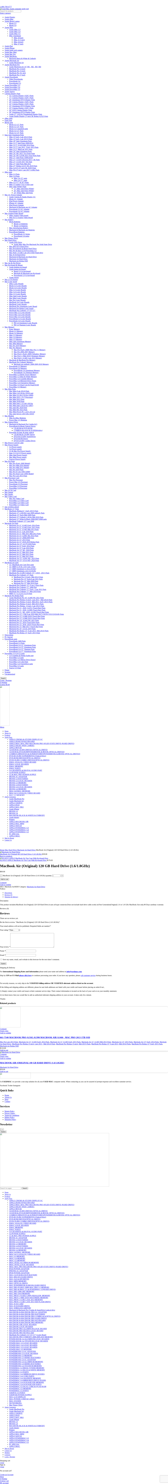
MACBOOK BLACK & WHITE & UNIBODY (27, 815)
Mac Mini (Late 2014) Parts (19, 391)
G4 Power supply (15, 449)
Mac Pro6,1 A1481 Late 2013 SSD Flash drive (26, 253)
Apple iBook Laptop (12, 21)
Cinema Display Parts (12, 94)
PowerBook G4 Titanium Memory (26, 372)
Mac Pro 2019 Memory (17, 346)
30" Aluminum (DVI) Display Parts (22, 112)
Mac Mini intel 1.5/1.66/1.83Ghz (21, 403)
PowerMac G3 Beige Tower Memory (22, 375)
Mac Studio (9, 494)
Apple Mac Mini (11, 52)
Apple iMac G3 (14, 30)
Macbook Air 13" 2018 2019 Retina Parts (24, 542)
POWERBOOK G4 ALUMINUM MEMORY (26, 1362)
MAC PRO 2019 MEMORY (19, 1293)
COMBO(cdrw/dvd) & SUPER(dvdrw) (28, 430)
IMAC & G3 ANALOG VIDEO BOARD (24, 793)
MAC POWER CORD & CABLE (22, 1399)
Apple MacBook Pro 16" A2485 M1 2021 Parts (26, 598)
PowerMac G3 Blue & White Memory (23, 377)
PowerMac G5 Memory (17, 387)
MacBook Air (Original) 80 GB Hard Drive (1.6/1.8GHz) (21, 854)
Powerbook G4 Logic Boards (20, 321)
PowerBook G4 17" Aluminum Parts (22, 651)
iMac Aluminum (15, 36)
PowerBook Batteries (17, 232)
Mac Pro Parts (10, 461)
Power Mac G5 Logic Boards (20, 317)
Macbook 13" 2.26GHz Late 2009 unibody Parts (26, 513)
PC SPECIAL (14, 834)
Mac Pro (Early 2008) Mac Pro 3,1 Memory (29, 350)
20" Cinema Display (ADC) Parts (21, 102)
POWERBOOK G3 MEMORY (20, 1355)
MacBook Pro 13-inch (17, 69)
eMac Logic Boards (16, 284)
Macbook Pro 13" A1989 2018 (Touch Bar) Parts (27, 616)
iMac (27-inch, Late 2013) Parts (20, 139)
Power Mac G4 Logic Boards (20, 315)
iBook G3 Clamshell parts (18, 129)
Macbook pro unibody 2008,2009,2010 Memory (31, 364)
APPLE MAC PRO (16, 807)
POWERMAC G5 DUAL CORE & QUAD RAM (27, 1386)
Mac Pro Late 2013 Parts (18, 476)
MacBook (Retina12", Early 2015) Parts (23, 511)
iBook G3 (12, 23)
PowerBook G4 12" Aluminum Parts (22, 645)
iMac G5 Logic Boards (17, 294)
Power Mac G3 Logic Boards (20, 313)
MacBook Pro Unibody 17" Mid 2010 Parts (25, 591)
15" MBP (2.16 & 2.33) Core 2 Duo (22, 567)
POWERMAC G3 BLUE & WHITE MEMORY (27, 1370)
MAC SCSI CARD (16, 1304)
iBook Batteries (14, 222)
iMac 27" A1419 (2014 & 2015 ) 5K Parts (24, 160)
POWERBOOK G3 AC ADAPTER (22, 1351)
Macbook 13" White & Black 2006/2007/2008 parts (28, 519)
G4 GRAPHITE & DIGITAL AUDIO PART (25, 770)
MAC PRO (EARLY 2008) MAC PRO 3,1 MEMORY (29, 1287)
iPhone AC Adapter (16, 203)
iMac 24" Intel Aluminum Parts (20, 151)
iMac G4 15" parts (20, 178)
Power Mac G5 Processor (18, 482)
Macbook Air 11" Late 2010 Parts (21, 532)
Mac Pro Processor (16, 480)
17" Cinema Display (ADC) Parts (21, 98)
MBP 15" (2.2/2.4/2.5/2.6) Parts (20, 594)
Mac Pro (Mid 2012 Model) (19, 468)
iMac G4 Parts (14, 176)
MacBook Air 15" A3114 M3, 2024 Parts (24, 561)
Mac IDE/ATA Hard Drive (18, 246)
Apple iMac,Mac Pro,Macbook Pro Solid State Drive (33, 244)
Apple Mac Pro (10, 54)
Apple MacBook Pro (12, 65)
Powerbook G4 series (21, 236)
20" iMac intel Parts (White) (24, 191)
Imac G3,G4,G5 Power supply (20, 453)
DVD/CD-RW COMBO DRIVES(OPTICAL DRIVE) (29, 760)
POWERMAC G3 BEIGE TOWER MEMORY (26, 1368)
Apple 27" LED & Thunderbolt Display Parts (25, 114)
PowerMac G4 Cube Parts (18, 662)
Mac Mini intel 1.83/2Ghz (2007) (21, 406)
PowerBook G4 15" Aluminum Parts (22, 647)
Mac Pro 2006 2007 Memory (24, 352)
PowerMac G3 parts (16, 658)
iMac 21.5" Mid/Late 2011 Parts (20, 149)
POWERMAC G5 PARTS (19, 1391)
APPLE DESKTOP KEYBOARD (22, 741)
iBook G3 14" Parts (16, 127)
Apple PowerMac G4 (12, 87)
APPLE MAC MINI (16, 824)
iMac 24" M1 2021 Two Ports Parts (22, 153)
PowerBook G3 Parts (17, 643)
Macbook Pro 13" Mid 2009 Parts (26, 581)
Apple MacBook (11, 56)
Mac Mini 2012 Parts (16, 399)
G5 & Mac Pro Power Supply (20, 451)
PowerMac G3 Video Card (19, 501)
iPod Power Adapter (16, 205)
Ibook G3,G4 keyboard (22, 271)
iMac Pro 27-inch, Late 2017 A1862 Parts (24, 170)
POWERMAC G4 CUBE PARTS (21, 1376)
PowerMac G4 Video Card (19, 503)
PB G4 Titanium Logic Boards (25, 325)
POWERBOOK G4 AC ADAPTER (22, 1360)
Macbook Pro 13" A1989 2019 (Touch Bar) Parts (27, 618)
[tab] (86, 893)
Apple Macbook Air (12, 61)
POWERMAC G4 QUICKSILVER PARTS (25, 1384)
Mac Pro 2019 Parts (16, 470)
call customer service (88, 975)
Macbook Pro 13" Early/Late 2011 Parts (28, 579)
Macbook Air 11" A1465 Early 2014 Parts (24, 525)
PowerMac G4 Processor (18, 488)
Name (3, 951)
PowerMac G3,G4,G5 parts (15, 653)
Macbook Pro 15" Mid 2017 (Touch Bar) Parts (26, 627)
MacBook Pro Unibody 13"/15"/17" (22, 311)
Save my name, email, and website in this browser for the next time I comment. (31, 959)
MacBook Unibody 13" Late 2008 (21, 521)
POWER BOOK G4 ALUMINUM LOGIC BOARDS (29, 1339)
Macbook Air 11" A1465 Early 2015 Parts (24, 527)
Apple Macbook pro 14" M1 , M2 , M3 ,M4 (25, 67)
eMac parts (8, 118)
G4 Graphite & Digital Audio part (21, 656)
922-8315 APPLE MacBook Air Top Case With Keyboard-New (23, 860)
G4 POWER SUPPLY (17, 772)
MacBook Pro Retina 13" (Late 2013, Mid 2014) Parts (28, 631)
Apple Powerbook (11, 77)
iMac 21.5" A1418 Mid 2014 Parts (21, 145)
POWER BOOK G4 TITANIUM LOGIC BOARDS (28, 1341)
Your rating (4, 930)
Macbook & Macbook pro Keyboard (27, 273)
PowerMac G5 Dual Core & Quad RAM (24, 385)
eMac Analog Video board (18, 215)
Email (3, 955)
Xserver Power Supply (17, 459)
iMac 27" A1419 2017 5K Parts (20, 162)
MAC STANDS (15, 1401)
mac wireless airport (12, 507)
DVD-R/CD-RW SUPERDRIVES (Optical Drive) (27, 756)
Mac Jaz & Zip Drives (13, 263)
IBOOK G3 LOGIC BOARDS (20, 781)
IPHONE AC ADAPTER (18, 1271)
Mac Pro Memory (15, 348)
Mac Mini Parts (10, 389)
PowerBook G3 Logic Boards (20, 319)
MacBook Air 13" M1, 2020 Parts (21, 550)
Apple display (14, 817)
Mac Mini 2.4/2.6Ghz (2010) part (21, 393)
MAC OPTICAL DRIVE (18, 1283)
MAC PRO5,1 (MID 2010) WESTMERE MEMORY (28, 1298)
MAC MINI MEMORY (18, 1281)
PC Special (9, 637)
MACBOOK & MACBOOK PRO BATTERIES (27, 1314)
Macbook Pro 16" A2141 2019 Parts (22, 629)
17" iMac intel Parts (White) (24, 189)
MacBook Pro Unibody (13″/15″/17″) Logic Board (27, 1335)
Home (2, 850)
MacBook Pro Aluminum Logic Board (23, 306)
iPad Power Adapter (16, 201)
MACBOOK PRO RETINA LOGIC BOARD (26, 1331)
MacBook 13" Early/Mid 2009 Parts (22, 515)
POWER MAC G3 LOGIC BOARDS (23, 1343)
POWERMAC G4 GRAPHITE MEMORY (25, 1378)
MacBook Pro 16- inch (17, 73)
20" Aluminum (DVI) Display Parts (22, 100)
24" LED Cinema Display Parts (20, 110)
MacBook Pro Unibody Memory (21, 362)
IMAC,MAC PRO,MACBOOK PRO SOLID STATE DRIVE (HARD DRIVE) (38, 1267)
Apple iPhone (10, 48)
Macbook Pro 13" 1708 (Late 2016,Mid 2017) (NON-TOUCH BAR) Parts (36, 614)
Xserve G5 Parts (15, 668)
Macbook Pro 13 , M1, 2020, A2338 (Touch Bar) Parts (29, 612)
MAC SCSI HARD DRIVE (19, 1306)
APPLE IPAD (14, 805)
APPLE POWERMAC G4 (19, 830)
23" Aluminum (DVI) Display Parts (22, 106)
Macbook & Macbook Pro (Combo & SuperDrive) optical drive (32, 1310)
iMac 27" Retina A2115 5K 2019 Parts (23, 166)
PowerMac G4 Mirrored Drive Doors (22, 381)
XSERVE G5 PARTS (17, 1393)
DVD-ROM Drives (21, 439)
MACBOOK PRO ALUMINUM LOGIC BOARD (28, 1329)
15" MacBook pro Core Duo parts (21, 565)
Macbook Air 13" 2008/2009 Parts (21, 538)
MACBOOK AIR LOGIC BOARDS (23, 1324)
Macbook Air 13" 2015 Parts (19, 540)
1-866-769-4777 (6, 7)
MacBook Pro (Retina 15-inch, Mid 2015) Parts (26, 604)
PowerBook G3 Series (22, 234)
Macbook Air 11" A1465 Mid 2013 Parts (24, 530)
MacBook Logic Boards (18, 304)
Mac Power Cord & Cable (14, 443)
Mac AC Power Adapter (13, 195)
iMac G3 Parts (14, 174)
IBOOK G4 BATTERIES (18, 785)
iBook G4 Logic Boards (18, 288)
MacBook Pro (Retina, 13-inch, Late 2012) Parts (26, 606)
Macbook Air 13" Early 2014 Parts (21, 546)
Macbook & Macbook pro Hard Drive (23, 257)
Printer (7, 670)
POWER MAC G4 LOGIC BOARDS (23, 1345)
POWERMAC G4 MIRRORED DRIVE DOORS (27, 1380)
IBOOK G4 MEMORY (18, 789)
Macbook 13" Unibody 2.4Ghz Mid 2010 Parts (26, 517)
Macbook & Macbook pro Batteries (22, 230)
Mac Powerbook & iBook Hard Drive (23, 249)
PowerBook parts (11, 639)
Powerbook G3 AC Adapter (19, 209)
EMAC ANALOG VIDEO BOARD (22, 762)
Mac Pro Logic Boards (17, 300)
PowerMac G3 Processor (18, 486)
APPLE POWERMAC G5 (19, 832)
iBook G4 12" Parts (16, 131)
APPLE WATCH (15, 826)
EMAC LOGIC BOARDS (19, 764)
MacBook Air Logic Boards (19, 302)
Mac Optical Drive (11, 422)
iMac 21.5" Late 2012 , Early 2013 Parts (23, 147)
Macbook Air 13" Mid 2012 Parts (21, 554)
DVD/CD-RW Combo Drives (24, 441)
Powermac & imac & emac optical (21, 432)
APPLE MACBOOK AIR (18, 822)
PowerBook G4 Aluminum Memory (27, 370)
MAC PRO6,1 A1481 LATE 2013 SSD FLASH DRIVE (30, 1302)
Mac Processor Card (12, 478)
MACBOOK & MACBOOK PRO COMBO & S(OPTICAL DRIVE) (34, 1316)
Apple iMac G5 (14, 34)
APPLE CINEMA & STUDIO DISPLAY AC (26, 739)
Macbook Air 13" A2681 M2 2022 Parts (23, 536)
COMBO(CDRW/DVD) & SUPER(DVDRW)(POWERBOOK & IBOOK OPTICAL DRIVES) (44, 754)
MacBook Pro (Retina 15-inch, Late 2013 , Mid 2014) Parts (30, 600)
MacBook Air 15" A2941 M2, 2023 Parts (24, 558)
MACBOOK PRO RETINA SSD (21, 1333)
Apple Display (10, 17)
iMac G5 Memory (15, 339)
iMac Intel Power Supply (18, 455)
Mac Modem (9, 416)
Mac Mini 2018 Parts (16, 401)
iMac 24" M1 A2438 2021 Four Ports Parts (24, 156)
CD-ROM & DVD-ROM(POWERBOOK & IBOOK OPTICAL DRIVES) (36, 752)
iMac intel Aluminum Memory (20, 342)
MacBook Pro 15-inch (17, 71)
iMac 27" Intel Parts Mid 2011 (20, 164)
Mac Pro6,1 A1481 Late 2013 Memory (28, 358)
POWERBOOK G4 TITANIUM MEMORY (25, 1366)
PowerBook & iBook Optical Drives (22, 426)
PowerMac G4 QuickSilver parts (21, 664)
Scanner (7, 672)
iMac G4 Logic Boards (17, 292)
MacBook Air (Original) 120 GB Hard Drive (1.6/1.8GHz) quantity (27, 876)
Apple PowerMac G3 (12, 85)
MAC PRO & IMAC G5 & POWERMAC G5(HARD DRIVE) (32, 1289)
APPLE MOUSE (15, 748)
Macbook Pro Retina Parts (14, 596)
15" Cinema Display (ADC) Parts (21, 96)
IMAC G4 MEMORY (17, 1258)
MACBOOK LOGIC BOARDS (21, 1327)
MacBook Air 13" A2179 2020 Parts (22, 544)
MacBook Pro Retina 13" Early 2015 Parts (24, 633)
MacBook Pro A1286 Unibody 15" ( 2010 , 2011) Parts (29, 573)
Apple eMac (9, 19)
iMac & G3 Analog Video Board (21, 218)
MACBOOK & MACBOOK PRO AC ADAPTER (28, 1312)
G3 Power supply (15, 447)
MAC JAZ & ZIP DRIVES (19, 1279)
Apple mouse (14, 277)
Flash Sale (8, 120)
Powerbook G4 (14, 81)
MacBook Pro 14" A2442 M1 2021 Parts (24, 620)
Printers (12, 819)
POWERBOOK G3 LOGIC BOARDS (23, 1353)
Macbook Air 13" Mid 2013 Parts (21, 556)
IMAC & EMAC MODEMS (19, 791)
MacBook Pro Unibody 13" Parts (21, 575)
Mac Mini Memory (16, 344)
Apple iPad (9, 46)
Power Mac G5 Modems (18, 420)
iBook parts (9, 123)
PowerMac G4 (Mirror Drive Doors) (22, 660)
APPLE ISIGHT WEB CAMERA (21, 746)
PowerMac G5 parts (16, 666)
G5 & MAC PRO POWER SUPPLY (22, 774)
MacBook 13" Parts (12, 509)
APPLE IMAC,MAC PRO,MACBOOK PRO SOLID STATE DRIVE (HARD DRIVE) (41, 743)
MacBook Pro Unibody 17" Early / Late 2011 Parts (27, 589)
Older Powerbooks (16, 79)
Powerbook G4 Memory (18, 368)
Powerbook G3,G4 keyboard (24, 275)
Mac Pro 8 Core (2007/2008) (19, 472)
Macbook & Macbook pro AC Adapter (23, 207)
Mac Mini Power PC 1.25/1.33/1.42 (22, 412)
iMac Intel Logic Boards (18, 296)
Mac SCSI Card (10, 490)
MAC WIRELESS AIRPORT (20, 1308)
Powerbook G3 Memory (18, 366)
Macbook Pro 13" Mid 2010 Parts (26, 583)
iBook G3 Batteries (21, 224)
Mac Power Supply (12, 445)
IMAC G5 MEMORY (17, 1260)
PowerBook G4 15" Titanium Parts (22, 649)
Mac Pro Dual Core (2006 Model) (21, 474)
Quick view (4, 1031)
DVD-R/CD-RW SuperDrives (25, 437)
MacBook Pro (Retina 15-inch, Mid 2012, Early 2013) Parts (30, 602)
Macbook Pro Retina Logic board (21, 308)
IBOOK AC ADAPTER (18, 777)
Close (2, 1463)
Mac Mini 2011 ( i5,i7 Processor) (21, 397)
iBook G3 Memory (16, 331)
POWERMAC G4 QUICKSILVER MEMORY (26, 1382)
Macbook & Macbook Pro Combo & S (23, 424)
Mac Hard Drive (10, 240)
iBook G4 (12, 25)
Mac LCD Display (11, 280)
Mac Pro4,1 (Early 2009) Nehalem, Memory (30, 354)
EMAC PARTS (15, 768)
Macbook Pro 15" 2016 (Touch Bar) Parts (24, 622)
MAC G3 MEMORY (17, 795)
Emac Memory (14, 329)
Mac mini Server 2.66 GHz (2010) (21, 414)
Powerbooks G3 (15, 83)
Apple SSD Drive (15, 242)
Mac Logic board (11, 282)
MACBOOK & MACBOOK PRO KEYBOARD (27, 1320)
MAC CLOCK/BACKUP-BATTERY (23, 1275)
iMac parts (8, 172)
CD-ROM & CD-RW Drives (24, 434)
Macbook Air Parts (11, 523)
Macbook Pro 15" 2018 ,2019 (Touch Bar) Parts (26, 625)
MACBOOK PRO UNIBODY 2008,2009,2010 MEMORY (31, 1337)
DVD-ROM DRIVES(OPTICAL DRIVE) (24, 758)
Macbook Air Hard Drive (18, 259)
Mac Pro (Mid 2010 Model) (19, 465)
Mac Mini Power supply (18, 457)
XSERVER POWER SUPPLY (20, 1395)
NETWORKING (15, 1403)
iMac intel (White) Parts (17, 187)
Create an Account (6, 1475)
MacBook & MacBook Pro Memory (22, 360)
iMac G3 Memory (15, 335)
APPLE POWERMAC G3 (19, 828)
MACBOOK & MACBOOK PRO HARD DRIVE (28, 1318)
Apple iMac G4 (14, 32)
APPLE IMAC (14, 836)
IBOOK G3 (13, 811)
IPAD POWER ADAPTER (19, 1269)
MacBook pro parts (12, 563)
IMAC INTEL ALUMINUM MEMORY (24, 1263)
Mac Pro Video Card (16, 499)
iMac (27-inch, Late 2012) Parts (20, 137)
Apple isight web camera (14, 50)
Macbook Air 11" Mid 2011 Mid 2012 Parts (25, 534)
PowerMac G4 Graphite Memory (21, 379)
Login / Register (10, 1457)
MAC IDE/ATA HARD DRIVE (21, 1277)
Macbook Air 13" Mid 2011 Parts (21, 552)
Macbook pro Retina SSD (18, 261)
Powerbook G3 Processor (18, 484)
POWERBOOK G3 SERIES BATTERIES (25, 1358)
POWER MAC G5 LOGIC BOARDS (23, 1347)
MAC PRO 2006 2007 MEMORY (21, 1291)
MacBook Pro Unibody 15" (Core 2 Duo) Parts (26, 585)
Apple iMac (9, 27)
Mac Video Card (11, 496)
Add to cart (4, 879)
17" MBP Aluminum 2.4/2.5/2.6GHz (22, 571)
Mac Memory (9, 327)
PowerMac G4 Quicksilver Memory (22, 383)
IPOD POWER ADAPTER (19, 1273)
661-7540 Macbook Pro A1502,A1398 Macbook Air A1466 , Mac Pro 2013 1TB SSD (45, 1037)
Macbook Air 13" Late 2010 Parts (21, 548)
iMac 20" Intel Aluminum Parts (20, 141)
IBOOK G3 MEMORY (18, 783)
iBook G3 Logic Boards (18, 286)
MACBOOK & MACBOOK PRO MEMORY (26, 1322)
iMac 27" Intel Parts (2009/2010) (21, 158)
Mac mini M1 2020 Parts (18, 408)
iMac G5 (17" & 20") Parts (19, 182)
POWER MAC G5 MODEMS (20, 1349)
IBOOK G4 (13, 813)
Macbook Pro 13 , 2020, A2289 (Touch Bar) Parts (27, 610)
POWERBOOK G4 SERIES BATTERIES (25, 1364)
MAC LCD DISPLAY (17, 1397)
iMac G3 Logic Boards (17, 290)
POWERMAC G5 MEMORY (20, 1389)
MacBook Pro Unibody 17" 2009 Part (23, 587)
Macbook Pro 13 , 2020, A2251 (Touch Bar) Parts (27, 608)
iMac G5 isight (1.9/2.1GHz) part (21, 184)
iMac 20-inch (18, 38)
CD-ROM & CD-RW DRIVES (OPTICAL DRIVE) (28, 750)
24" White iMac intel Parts (23, 193)
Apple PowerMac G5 (12, 89)
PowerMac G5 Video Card (19, 505)
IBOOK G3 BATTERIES (18, 779)
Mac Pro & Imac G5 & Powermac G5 (23, 251)
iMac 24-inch (18, 42)
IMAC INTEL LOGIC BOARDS (21, 1265)
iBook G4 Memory (16, 333)
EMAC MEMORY (16, 766)
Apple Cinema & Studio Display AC (22, 197)
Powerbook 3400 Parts (17, 641)
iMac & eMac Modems (17, 418)
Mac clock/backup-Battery (18, 228)
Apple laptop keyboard (17, 269)
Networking (9, 635)
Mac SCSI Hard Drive (17, 255)
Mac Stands (9, 492)
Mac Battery (9, 220)
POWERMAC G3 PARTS (19, 1372)
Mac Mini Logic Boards (18, 298)
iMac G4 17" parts (20, 180)
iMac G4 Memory (15, 337)
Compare (7, 1455)
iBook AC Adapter (16, 199)
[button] (4, 1050)
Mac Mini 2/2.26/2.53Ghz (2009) (21, 395)
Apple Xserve (10, 92)
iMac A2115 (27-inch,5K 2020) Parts (22, 168)
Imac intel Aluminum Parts (14, 135)
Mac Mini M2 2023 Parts (18, 410)
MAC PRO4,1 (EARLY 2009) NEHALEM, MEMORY (29, 1296)
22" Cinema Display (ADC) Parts (21, 104)
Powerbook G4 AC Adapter (19, 211)
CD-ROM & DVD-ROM (23, 428)
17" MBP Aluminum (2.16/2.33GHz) (22, 569)
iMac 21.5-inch (19, 40)
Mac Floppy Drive (11, 238)
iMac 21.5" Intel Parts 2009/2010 (21, 143)
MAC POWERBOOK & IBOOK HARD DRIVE (27, 1285)
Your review (5, 947)
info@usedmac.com (74, 972)
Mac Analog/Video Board (14, 213)
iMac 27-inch (18, 44)
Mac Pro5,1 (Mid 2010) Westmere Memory (29, 356)
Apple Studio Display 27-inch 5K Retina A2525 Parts (28, 116)
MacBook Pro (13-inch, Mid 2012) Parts (28, 577)
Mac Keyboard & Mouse (14, 265)
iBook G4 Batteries (21, 226)
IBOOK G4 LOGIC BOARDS (20, 787)
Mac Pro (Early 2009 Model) (19, 463)
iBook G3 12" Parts (16, 125)
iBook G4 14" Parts (16, 133)
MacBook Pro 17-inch (17, 75)
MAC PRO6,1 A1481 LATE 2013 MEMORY (26, 1300)
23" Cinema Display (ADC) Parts (21, 108)
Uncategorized (10, 674)
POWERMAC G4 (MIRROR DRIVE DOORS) (27, 1374)
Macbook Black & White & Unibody (22, 58)
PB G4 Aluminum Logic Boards (25, 323)
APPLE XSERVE (16, 803)
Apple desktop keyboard (18, 267)
